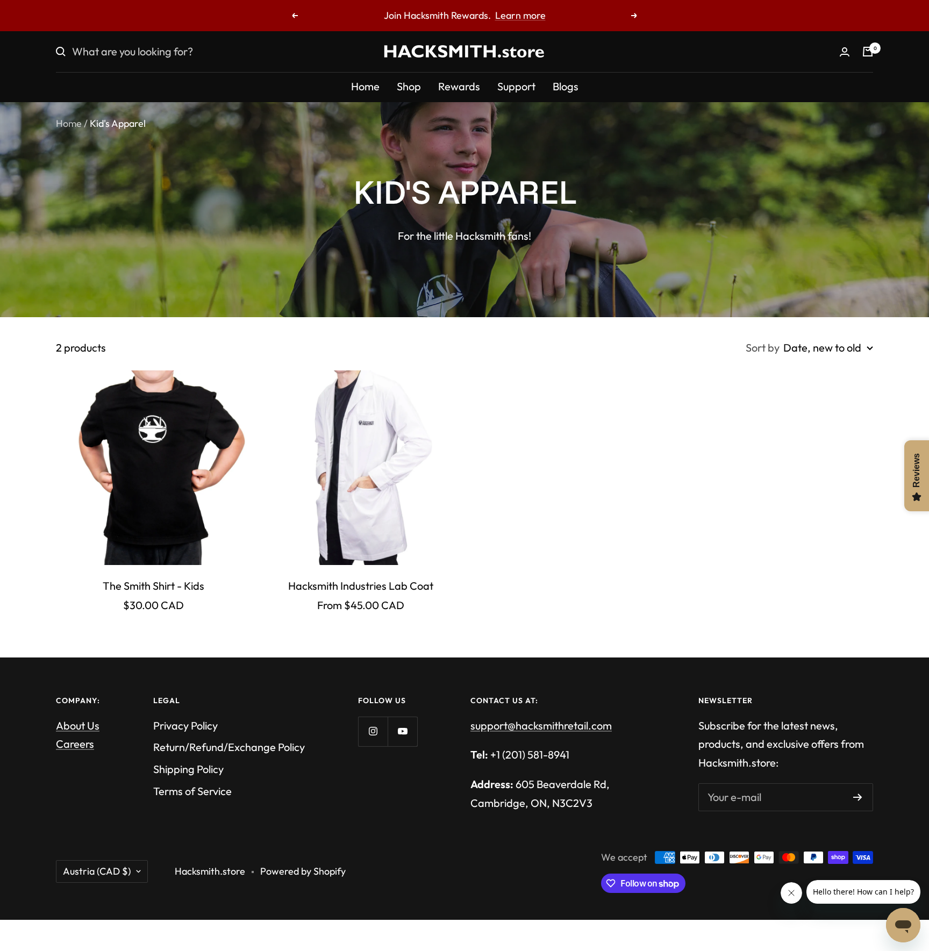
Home (365, 86)
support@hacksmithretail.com (541, 725)
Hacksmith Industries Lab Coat (360, 585)
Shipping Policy (188, 769)
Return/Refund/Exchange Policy (229, 747)
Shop (409, 86)
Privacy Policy (185, 725)
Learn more (544, 15)
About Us (77, 725)
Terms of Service (192, 791)
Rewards (459, 86)
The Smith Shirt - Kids (153, 585)
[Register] (857, 797)
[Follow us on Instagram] (373, 731)
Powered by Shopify (303, 871)
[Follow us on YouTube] (402, 731)
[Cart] (867, 51)
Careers (75, 743)
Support (516, 86)
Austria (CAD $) (97, 871)
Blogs (565, 86)
